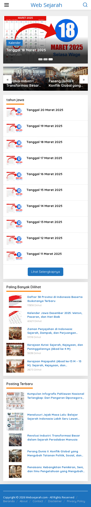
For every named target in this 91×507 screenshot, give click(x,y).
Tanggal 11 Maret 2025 (44, 254)
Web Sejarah (46, 5)
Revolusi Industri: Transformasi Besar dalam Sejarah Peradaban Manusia (53, 437)
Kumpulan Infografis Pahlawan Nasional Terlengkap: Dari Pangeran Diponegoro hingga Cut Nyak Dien (55, 395)
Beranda (9, 501)
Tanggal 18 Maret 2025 (44, 142)
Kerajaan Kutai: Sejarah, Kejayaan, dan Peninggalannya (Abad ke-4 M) (55, 346)
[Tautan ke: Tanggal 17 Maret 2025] (14, 160)
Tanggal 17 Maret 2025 (44, 158)
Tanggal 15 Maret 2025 (44, 190)
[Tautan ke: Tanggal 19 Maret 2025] (14, 128)
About (24, 501)
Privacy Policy (76, 501)
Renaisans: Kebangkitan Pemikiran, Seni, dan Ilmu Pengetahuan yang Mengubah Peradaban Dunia (55, 469)
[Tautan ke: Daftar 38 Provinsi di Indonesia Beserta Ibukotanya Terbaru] (15, 301)
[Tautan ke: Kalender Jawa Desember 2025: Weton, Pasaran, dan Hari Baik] (15, 317)
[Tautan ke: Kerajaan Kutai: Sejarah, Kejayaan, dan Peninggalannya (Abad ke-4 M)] (15, 349)
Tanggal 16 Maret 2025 (44, 174)
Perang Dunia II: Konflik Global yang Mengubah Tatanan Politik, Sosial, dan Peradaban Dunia (45, 83)
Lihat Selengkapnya (45, 272)
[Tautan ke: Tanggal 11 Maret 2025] (14, 256)
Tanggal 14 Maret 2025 (44, 206)
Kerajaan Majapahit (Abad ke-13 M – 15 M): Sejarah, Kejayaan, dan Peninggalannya (54, 363)
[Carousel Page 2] (45, 59)
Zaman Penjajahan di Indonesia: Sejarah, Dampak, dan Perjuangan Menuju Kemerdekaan (51, 331)
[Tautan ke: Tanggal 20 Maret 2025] (14, 112)
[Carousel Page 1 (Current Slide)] (40, 59)
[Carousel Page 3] (50, 59)
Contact (38, 501)
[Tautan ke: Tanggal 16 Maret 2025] (14, 176)
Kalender (24, 43)
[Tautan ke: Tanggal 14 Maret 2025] (14, 208)
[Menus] (6, 5)
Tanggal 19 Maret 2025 (44, 126)
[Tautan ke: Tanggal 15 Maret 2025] (14, 192)
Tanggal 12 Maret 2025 (44, 238)
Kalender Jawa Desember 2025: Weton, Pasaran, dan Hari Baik (54, 314)
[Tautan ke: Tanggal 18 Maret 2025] (14, 144)
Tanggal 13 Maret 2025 (44, 222)
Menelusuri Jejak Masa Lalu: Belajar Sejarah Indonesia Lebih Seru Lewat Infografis (52, 416)
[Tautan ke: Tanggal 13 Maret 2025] (14, 224)
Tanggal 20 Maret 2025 (44, 110)
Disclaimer (55, 501)
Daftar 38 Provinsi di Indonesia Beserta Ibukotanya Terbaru (55, 298)
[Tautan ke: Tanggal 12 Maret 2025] (14, 240)
